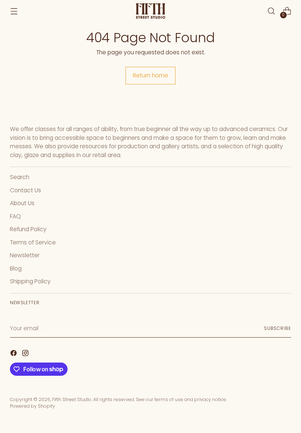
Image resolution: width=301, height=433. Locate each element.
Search (19, 177)
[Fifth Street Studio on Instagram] (26, 354)
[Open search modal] (271, 11)
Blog (16, 268)
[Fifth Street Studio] (150, 11)
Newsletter (25, 255)
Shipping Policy (30, 281)
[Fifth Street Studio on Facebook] (14, 354)
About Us (22, 203)
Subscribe (277, 328)
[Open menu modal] (13, 11)
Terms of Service (33, 242)
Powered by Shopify (32, 406)
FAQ (15, 216)
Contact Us (25, 190)
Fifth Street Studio (71, 399)
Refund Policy (28, 229)
